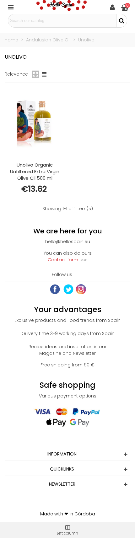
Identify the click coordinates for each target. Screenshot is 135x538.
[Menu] (11, 7)
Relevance (16, 74)
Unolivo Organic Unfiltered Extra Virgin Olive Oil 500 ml (34, 171)
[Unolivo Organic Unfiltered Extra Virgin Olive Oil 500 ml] (34, 123)
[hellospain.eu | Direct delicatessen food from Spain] (61, 7)
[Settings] (112, 7)
